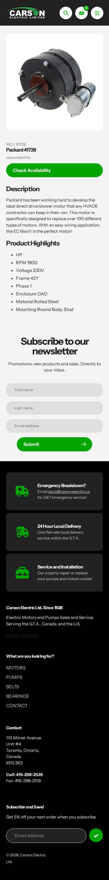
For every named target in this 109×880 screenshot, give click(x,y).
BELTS (12, 686)
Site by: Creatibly (22, 635)
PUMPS (14, 677)
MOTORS (16, 667)
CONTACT (17, 705)
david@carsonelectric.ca (69, 491)
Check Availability (32, 170)
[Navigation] (97, 13)
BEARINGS (17, 696)
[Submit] (96, 835)
